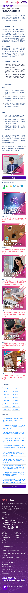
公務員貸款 (6, 406)
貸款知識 (6, 400)
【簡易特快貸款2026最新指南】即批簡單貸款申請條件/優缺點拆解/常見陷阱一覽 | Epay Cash (14, 345)
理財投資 (6, 409)
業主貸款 (4, 535)
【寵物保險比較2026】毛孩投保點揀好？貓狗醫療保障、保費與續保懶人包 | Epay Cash (13, 433)
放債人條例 (18, 534)
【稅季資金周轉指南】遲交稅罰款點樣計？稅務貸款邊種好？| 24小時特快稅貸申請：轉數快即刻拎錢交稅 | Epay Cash (13, 467)
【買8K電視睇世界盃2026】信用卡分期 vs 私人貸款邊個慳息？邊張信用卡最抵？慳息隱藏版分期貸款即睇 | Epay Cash (14, 481)
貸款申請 (8, 8)
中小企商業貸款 (6, 537)
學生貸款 (15, 400)
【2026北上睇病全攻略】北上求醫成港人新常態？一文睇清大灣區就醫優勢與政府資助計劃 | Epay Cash (13, 460)
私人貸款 (4, 534)
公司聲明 (17, 537)
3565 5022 (7, 515)
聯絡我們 (4, 542)
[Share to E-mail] (18, 186)
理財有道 (15, 394)
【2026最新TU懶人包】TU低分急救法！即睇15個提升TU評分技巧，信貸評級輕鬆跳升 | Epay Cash (13, 377)
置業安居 (15, 409)
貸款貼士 (6, 397)
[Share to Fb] (4, 186)
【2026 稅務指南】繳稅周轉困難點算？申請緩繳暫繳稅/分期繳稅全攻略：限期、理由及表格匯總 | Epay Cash (13, 474)
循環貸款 (15, 391)
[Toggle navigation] (2, 2)
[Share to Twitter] (14, 186)
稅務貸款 (6, 403)
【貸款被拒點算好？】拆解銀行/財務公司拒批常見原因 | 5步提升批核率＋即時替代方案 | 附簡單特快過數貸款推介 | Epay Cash (14, 282)
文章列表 (3, 8)
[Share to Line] (7, 186)
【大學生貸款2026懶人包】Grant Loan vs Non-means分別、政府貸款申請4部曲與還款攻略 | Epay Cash (14, 427)
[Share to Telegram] (21, 186)
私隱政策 (17, 535)
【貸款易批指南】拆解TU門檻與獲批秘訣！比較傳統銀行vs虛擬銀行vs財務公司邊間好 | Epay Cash (14, 219)
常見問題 (4, 541)
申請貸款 (24, 2)
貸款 (6, 388)
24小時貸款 (6, 391)
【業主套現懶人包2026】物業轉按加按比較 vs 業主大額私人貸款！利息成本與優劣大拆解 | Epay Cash (13, 454)
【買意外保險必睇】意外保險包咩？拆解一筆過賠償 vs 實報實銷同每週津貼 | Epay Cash (14, 447)
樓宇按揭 (15, 397)
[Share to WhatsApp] (4, 188)
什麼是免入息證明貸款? (15, 8)
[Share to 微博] (11, 186)
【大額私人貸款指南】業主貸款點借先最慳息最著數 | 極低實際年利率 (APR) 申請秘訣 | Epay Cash (13, 251)
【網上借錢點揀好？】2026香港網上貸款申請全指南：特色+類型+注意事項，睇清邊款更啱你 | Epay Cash (14, 314)
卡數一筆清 (16, 406)
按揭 (16, 388)
